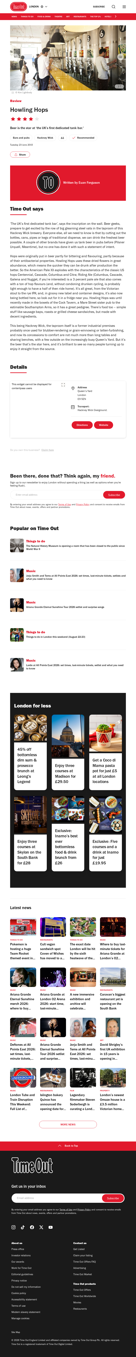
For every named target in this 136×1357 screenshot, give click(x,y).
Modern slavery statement (25, 1312)
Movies (77, 1303)
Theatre (58, 17)
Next (120, 57)
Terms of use (18, 1306)
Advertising (79, 1268)
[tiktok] (23, 1227)
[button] (63, 384)
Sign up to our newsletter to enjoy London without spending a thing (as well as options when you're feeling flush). (65, 484)
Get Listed (79, 1249)
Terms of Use (64, 505)
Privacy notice (19, 1281)
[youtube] (51, 1227)
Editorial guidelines (22, 1274)
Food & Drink (44, 17)
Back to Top (71, 1146)
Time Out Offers (82, 1290)
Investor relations (21, 1255)
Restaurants (80, 17)
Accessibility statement (24, 1300)
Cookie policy (18, 1293)
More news (68, 1125)
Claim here (47, 450)
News (14, 17)
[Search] (113, 7)
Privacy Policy (82, 505)
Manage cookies (20, 1318)
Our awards (17, 1262)
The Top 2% (95, 17)
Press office (17, 1249)
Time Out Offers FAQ (84, 1262)
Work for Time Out (21, 1268)
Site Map (15, 1332)
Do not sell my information (26, 1287)
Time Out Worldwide (84, 1296)
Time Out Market (82, 1274)
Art (68, 17)
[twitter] (41, 1227)
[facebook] (32, 1227)
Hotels (108, 17)
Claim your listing (83, 1255)
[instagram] (13, 1227)
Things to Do (27, 17)
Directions (82, 425)
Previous (15, 57)
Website (103, 425)
